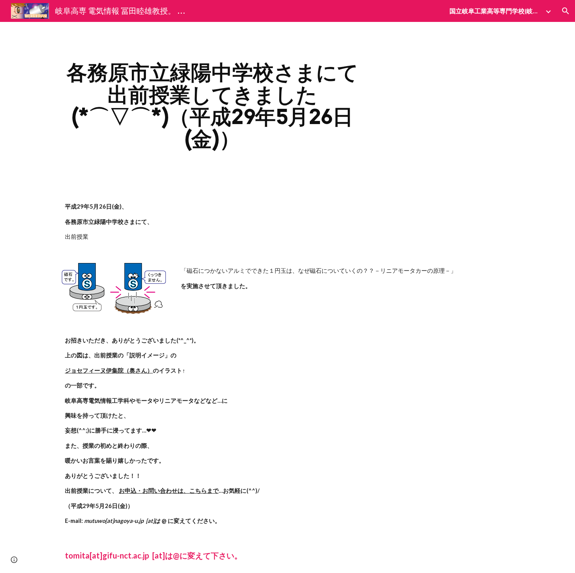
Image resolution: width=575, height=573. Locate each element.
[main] (212, 105)
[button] (565, 11)
